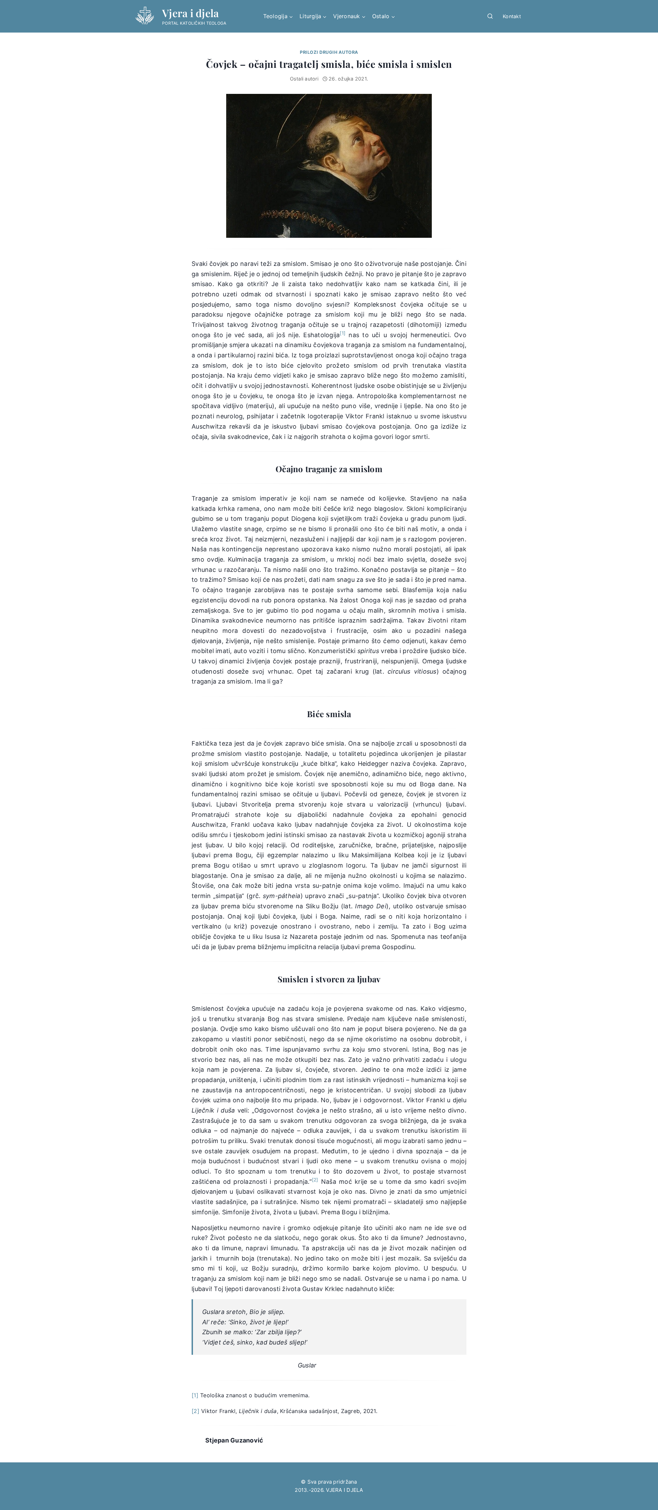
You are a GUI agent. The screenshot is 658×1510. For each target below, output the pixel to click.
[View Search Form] (490, 16)
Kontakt (512, 16)
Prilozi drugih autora (329, 52)
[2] (195, 1411)
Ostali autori (304, 79)
